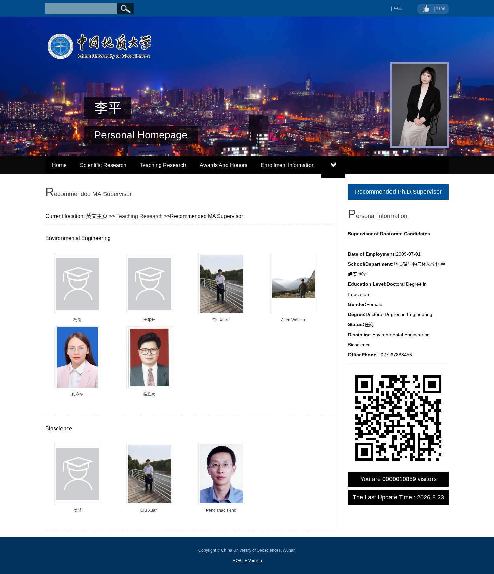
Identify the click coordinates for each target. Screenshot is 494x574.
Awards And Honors (223, 165)
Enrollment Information (288, 165)
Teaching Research (163, 165)
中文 (398, 8)
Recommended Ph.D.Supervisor (398, 191)
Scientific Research (103, 165)
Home (59, 165)
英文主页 (97, 216)
